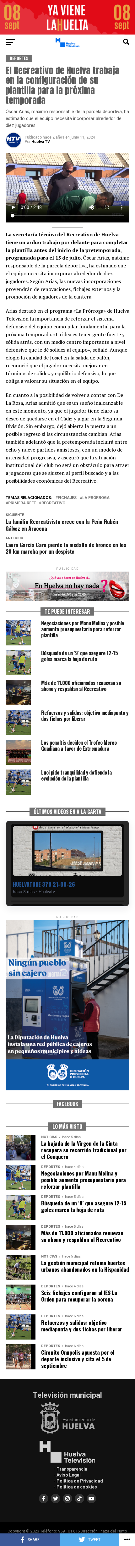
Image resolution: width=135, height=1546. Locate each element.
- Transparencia (70, 1469)
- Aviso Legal (67, 1475)
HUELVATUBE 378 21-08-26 (44, 884)
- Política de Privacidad (78, 1481)
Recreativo (53, 503)
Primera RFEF (22, 503)
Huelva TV (40, 142)
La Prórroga (96, 498)
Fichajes (67, 498)
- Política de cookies (75, 1487)
